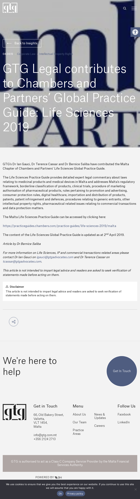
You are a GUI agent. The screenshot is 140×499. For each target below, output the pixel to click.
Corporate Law (26, 54)
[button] (135, 32)
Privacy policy (75, 493)
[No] (135, 489)
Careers (99, 425)
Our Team (79, 422)
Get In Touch (122, 371)
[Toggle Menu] (134, 8)
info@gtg (40, 435)
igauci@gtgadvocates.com (54, 257)
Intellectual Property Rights (56, 54)
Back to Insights (25, 43)
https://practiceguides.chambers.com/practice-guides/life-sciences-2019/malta (59, 226)
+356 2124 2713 (45, 439)
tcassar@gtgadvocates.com (22, 261)
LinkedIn (124, 422)
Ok (60, 493)
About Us (79, 414)
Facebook (124, 414)
